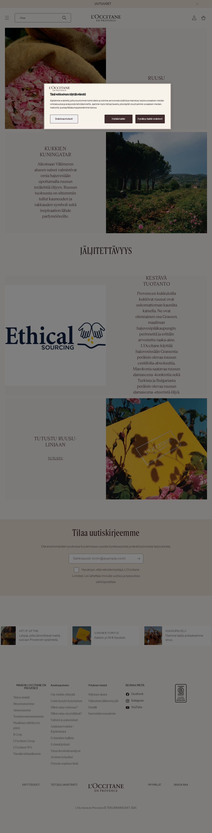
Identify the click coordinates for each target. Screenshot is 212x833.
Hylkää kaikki (118, 118)
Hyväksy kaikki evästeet (150, 118)
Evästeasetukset (64, 118)
